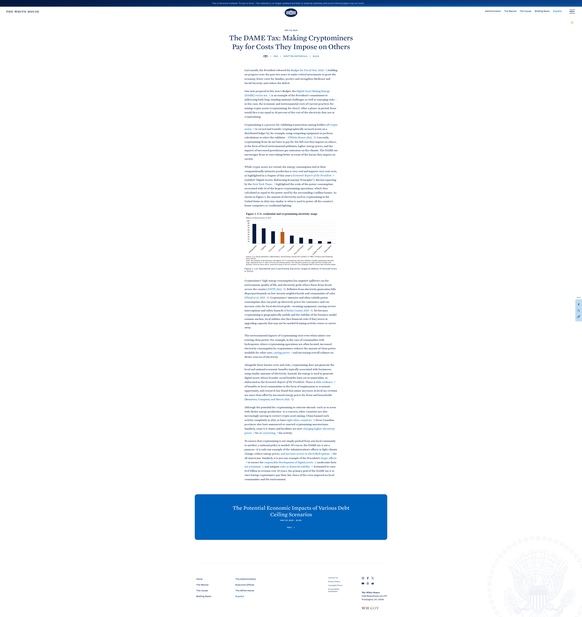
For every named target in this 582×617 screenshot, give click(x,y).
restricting (269, 433)
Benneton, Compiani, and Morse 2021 (268, 399)
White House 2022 (301, 137)
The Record (510, 11)
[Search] (572, 22)
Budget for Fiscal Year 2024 (307, 70)
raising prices (282, 352)
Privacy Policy (334, 581)
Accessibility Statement (333, 590)
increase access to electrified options (308, 453)
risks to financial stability (295, 466)
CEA (276, 56)
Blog (316, 56)
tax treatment (252, 466)
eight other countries (299, 420)
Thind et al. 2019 (255, 297)
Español (557, 11)
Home (199, 579)
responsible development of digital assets (288, 462)
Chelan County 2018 (297, 310)
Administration (493, 11)
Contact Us (333, 578)
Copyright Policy (335, 585)
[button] (578, 316)
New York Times (263, 184)
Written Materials (295, 56)
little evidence (324, 382)
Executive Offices (244, 585)
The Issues (525, 11)
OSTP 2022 (275, 289)
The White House (244, 590)
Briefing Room (542, 11)
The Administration (245, 579)
